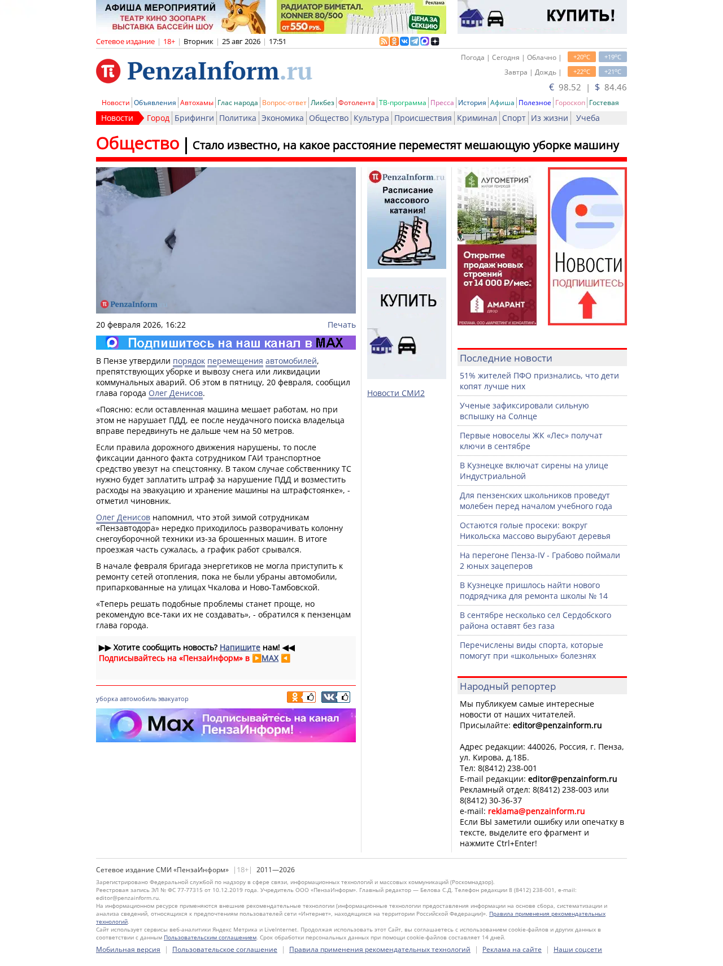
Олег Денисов (176, 393)
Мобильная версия (128, 949)
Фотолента (356, 102)
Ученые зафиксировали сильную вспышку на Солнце (524, 410)
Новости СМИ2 (396, 393)
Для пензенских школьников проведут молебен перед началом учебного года (536, 500)
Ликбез (322, 102)
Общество (329, 117)
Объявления (155, 102)
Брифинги (194, 117)
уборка (107, 698)
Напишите (240, 647)
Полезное (535, 102)
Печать (342, 324)
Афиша (502, 102)
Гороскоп (570, 102)
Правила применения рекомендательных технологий (380, 949)
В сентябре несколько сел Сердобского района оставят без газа (535, 620)
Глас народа (237, 102)
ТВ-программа (402, 102)
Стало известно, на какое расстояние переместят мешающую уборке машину (406, 145)
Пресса (442, 102)
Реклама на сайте (512, 949)
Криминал (477, 117)
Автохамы (197, 102)
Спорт (514, 117)
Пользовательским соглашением (210, 937)
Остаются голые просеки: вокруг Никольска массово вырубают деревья (535, 530)
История (472, 102)
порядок (189, 360)
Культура (371, 117)
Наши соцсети (578, 949)
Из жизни (549, 117)
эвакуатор (173, 698)
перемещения (235, 360)
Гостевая (604, 102)
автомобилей (291, 360)
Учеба (588, 117)
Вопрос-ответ (284, 102)
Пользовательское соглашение (224, 949)
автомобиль (138, 698)
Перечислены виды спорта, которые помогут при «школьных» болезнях (531, 650)
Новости (116, 102)
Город (158, 117)
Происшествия (423, 117)
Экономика (283, 117)
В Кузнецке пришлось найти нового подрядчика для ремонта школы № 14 (534, 590)
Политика (237, 117)
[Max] (226, 343)
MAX (270, 657)
